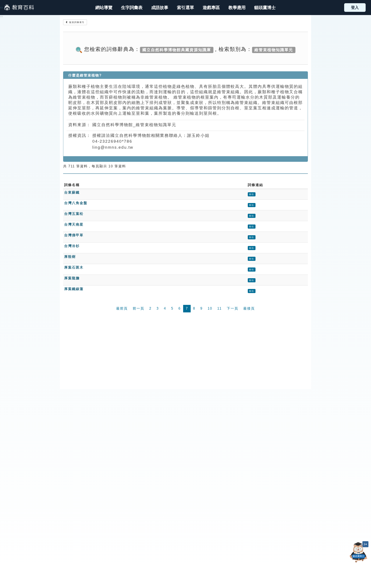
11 (219, 308)
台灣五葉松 (74, 213)
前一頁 (138, 308)
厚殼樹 (70, 256)
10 (210, 308)
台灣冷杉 (72, 246)
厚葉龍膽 (72, 278)
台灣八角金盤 (75, 203)
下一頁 (232, 308)
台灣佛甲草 (74, 235)
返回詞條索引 (76, 22)
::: (1, 7)
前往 (251, 194)
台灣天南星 (74, 224)
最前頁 (122, 308)
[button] (185, 7)
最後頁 (249, 308)
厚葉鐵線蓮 (74, 289)
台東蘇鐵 (72, 192)
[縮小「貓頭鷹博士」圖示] (365, 544)
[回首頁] (19, 7)
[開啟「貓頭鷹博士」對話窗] (358, 552)
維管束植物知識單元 (273, 49)
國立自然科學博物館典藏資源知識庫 (176, 49)
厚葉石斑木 (74, 267)
